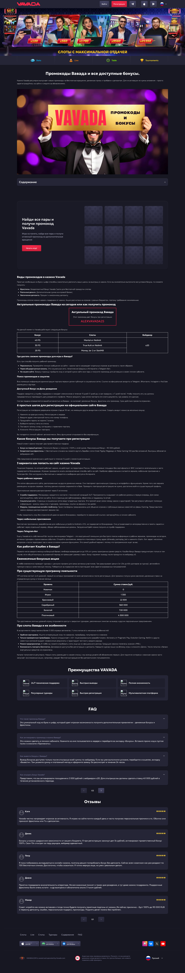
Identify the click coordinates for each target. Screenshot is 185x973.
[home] (28, 4)
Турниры (53, 934)
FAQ (80, 934)
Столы (41, 934)
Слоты (23, 934)
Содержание (67, 934)
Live (32, 934)
